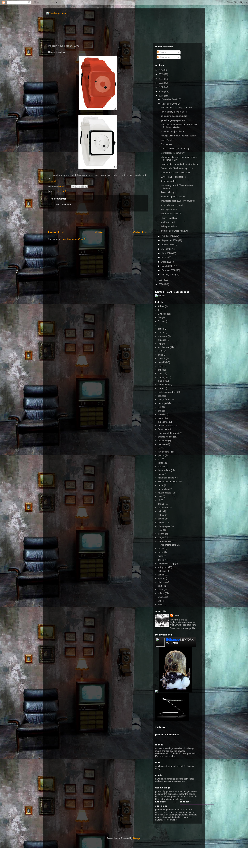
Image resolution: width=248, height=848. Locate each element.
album (161, 332)
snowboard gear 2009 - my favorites (178, 201)
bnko (160, 370)
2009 (161, 91)
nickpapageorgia (174, 814)
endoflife (162, 414)
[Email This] (73, 186)
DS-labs (175, 753)
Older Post (140, 232)
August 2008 (167, 244)
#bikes (161, 306)
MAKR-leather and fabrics (173, 177)
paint (160, 511)
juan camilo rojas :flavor (172, 131)
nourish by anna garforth (172, 205)
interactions (163, 451)
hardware (162, 444)
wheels (161, 597)
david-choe (160, 779)
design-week (173, 796)
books (161, 373)
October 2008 (168, 236)
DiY (159, 407)
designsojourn (190, 791)
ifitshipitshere (176, 799)
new (160, 496)
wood (160, 604)
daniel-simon (178, 781)
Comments (165, 57)
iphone (161, 455)
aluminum (162, 336)
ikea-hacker (169, 756)
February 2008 (168, 270)
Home (98, 232)
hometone (179, 809)
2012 (161, 78)
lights (160, 463)
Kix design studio (187, 753)
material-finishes (166, 477)
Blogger (137, 838)
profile (161, 548)
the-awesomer (182, 812)
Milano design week (167, 481)
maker (161, 474)
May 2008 (166, 257)
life (159, 459)
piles (160, 530)
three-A (190, 766)
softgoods (163, 567)
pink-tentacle (174, 817)
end (159, 410)
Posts (162, 52)
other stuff (61, 191)
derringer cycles (168, 181)
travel (160, 589)
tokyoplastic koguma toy (173, 153)
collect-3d (181, 766)
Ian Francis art (168, 222)
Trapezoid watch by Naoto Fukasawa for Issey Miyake (179, 126)
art (159, 351)
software (162, 571)
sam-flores (189, 779)
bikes (160, 366)
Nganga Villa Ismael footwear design (178, 135)
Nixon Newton (167, 140)
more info (52, 181)
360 (159, 317)
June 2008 (166, 253)
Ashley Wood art (169, 226)
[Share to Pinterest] (86, 186)
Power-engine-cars (167, 545)
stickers (162, 582)
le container (171, 819)
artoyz (158, 768)
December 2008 (169, 99)
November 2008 (169, 104)
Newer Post (56, 232)
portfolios (162, 541)
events (161, 418)
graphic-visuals (165, 436)
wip (159, 601)
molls (160, 485)
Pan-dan (159, 756)
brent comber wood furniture (174, 231)
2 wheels (162, 314)
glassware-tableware (168, 433)
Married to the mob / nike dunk (175, 172)
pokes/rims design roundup (174, 116)
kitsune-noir (161, 796)
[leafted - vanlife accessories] (159, 295)
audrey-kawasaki (163, 781)
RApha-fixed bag (169, 218)
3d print (161, 321)
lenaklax (178, 748)
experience (163, 422)
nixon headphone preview (173, 196)
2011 (161, 83)
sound (161, 574)
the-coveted (179, 751)
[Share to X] (79, 186)
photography (164, 526)
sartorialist (160, 819)
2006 (161, 284)
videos (161, 593)
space (161, 578)
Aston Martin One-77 (171, 213)
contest (161, 388)
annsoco (162, 340)
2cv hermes (166, 144)
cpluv (183, 817)
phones (161, 522)
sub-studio (192, 796)
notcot (183, 796)
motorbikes (163, 489)
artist (160, 355)
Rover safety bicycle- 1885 (174, 111)
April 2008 (166, 262)
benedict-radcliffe (175, 779)
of (159, 500)
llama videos (164, 470)
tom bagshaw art (169, 209)
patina (161, 515)
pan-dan (178, 791)
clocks (161, 381)
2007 (161, 280)
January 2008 (168, 274)
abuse (161, 329)
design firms (164, 399)
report (160, 552)
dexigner (159, 794)
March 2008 (167, 266)
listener (161, 466)
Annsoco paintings (164, 748)
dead (160, 395)
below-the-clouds (187, 794)
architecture (163, 347)
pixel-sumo (169, 812)
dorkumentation (162, 753)
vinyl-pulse (160, 766)
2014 (161, 70)
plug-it (161, 537)
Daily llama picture (167, 392)
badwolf (161, 358)
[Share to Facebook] (82, 186)
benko (177, 615)
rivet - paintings (168, 192)
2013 (161, 74)
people (161, 518)
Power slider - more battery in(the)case (179, 164)
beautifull (162, 362)
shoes (161, 560)
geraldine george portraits (173, 120)
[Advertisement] (97, 221)
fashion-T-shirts (165, 425)
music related (164, 492)
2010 (161, 87)
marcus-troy (161, 817)
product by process (164, 791)
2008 (161, 95)
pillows (161, 533)
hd (159, 448)
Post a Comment (63, 204)
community (163, 384)
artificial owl (168, 751)
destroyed (163, 403)
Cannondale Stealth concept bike (177, 168)
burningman (163, 377)
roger (160, 556)
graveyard (163, 440)
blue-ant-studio (162, 799)
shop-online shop (166, 563)
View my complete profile (182, 628)
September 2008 (169, 240)
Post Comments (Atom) (73, 239)
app (159, 343)
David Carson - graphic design (175, 148)
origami (161, 504)
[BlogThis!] (76, 186)
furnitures (162, 429)
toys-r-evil (171, 766)
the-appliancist (171, 794)
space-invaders (189, 814)
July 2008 (166, 249)
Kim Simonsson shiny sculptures (177, 107)
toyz (160, 586)
